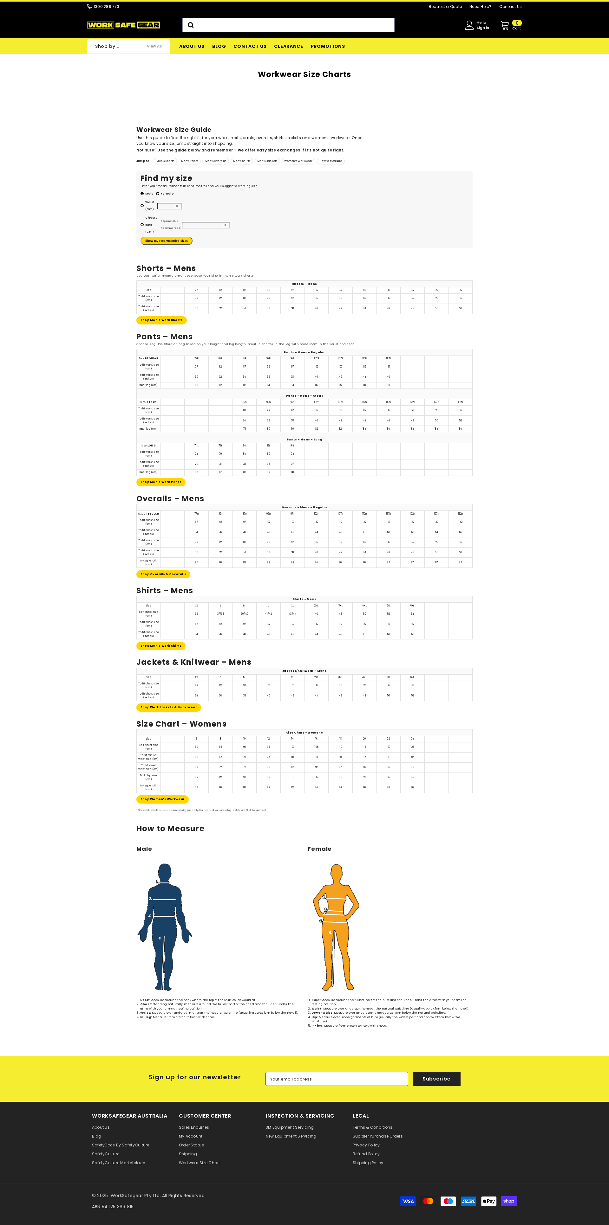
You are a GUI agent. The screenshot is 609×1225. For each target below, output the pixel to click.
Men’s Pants (189, 161)
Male (149, 194)
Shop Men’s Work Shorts (162, 320)
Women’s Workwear (298, 161)
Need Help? (480, 6)
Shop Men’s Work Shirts (161, 646)
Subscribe (436, 1078)
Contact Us (510, 6)
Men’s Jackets (267, 161)
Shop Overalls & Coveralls (163, 574)
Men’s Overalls (215, 161)
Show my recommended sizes (166, 240)
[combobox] (288, 25)
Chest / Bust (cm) (163, 225)
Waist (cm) (149, 205)
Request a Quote (445, 6)
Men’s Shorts (165, 161)
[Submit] (190, 25)
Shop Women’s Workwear (163, 799)
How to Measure (330, 161)
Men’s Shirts (241, 161)
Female (167, 194)
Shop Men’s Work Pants (161, 482)
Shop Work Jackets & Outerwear (169, 707)
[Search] (288, 25)
